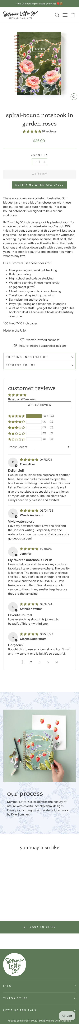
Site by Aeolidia (62, 1020)
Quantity (39, 154)
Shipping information (27, 357)
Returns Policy (21, 365)
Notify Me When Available (39, 185)
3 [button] (39, 662)
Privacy (49, 1020)
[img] (29, 459)
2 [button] (31, 662)
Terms (40, 1020)
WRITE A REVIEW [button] (39, 404)
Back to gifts (42, 927)
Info (7, 985)
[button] (32, 131)
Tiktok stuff (15, 998)
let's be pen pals (20, 1010)
